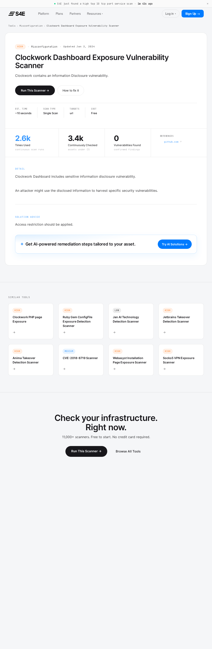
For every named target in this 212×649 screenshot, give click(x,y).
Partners (75, 13)
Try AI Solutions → (175, 244)
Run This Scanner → (35, 90)
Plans (59, 13)
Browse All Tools (128, 451)
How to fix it (71, 90)
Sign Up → (192, 13)
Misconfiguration (31, 25)
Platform (43, 13)
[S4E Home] (16, 14)
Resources (95, 13)
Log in (170, 13)
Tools (12, 25)
